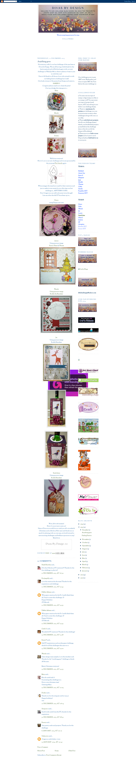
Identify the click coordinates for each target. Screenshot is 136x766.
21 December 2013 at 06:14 (53, 704)
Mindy (56, 113)
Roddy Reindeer (56, 478)
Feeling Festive (86, 536)
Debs (56, 386)
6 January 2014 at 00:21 (52, 731)
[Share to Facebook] (62, 553)
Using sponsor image (56, 292)
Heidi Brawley (46, 565)
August (84, 549)
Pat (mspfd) (45, 578)
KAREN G (56, 83)
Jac (56, 338)
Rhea (56, 91)
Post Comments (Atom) (53, 755)
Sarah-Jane (56, 473)
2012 (81, 575)
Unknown (45, 736)
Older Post (71, 751)
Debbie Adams (46, 592)
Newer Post (41, 751)
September (85, 546)
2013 (81, 527)
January (84, 571)
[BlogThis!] (58, 553)
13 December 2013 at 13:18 (52, 635)
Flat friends (59, 163)
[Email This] (56, 553)
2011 (81, 578)
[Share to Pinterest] (63, 553)
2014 (81, 524)
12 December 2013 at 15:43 (53, 587)
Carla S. (44, 629)
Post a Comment (42, 747)
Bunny (44, 722)
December (85, 530)
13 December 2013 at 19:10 (53, 648)
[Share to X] (60, 553)
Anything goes (87, 533)
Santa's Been (53, 246)
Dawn (56, 200)
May (83, 558)
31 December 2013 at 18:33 (53, 717)
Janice (56, 241)
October (85, 543)
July (83, 552)
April (84, 561)
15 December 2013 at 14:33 (53, 669)
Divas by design (68, 8)
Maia (43, 674)
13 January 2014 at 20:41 (52, 742)
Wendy (56, 289)
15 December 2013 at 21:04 (53, 688)
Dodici (56, 136)
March (84, 565)
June (83, 555)
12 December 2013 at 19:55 (52, 605)
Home (57, 751)
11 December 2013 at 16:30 (53, 573)
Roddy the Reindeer (56, 294)
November (85, 539)
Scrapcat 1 (45, 709)
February (85, 568)
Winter (61, 246)
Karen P (44, 640)
